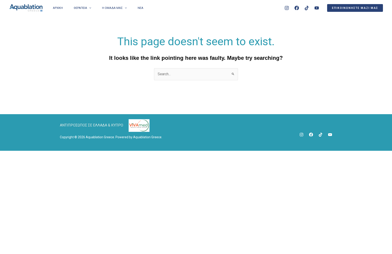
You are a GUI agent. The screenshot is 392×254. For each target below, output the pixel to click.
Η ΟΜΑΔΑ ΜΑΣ (112, 8)
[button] (355, 8)
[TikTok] (306, 8)
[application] (89, 8)
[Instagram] (286, 8)
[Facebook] (296, 8)
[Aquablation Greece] (26, 7)
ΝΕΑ (140, 8)
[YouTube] (316, 8)
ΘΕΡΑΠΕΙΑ (80, 8)
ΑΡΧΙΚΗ (58, 8)
